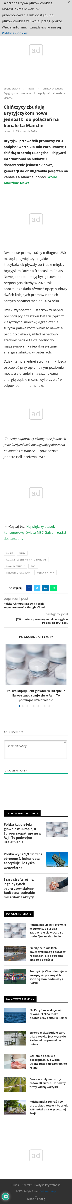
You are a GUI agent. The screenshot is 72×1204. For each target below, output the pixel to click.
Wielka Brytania (45, 572)
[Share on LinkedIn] (45, 588)
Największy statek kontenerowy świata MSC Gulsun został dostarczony (35, 532)
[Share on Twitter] (37, 588)
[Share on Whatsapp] (53, 588)
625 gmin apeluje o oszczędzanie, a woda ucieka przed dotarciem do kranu (48, 1061)
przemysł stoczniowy (18, 572)
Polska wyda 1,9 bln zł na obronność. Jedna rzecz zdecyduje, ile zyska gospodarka (23, 861)
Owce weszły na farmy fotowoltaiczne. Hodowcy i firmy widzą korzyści (48, 1083)
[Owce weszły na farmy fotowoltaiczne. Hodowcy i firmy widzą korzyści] (15, 1084)
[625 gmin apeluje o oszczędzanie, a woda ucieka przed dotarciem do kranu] (15, 1061)
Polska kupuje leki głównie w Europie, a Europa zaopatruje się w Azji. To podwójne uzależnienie (36, 695)
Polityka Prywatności (47, 1185)
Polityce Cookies (15, 33)
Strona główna (12, 88)
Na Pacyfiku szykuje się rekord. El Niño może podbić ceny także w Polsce (49, 1014)
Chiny (22, 553)
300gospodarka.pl (48, 1191)
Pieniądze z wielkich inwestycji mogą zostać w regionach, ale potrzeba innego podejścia (48, 953)
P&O (33, 566)
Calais (9, 553)
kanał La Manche (15, 566)
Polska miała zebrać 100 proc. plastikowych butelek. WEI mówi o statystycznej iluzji (49, 1107)
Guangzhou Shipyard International (26, 559)
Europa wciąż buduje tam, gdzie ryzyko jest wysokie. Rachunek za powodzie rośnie (48, 1038)
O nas (15, 1185)
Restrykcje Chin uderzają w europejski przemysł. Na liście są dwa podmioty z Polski (48, 977)
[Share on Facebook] (29, 588)
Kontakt (27, 1185)
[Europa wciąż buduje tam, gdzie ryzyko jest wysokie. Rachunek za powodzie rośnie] (15, 1038)
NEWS (31, 88)
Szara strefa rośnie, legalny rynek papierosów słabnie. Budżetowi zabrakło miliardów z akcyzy (19, 888)
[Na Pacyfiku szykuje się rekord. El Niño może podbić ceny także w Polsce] (15, 1015)
